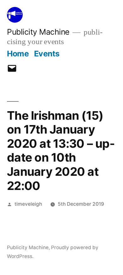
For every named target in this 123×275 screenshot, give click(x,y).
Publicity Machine (38, 32)
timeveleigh (28, 204)
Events (47, 53)
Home (18, 53)
